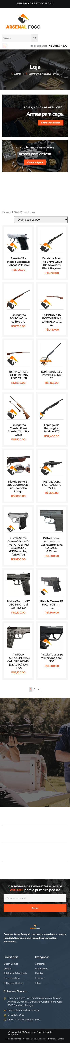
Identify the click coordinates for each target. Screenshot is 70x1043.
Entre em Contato (50, 122)
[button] (4, 45)
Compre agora (35, 162)
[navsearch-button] (48, 20)
